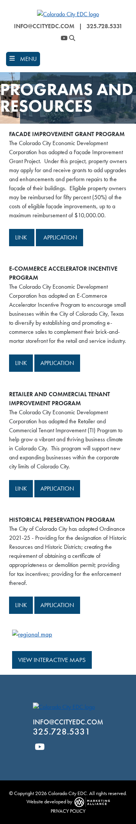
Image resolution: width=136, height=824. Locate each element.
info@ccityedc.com (44, 26)
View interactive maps (52, 660)
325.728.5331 (104, 26)
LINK (21, 237)
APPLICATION (59, 237)
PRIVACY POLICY (68, 810)
